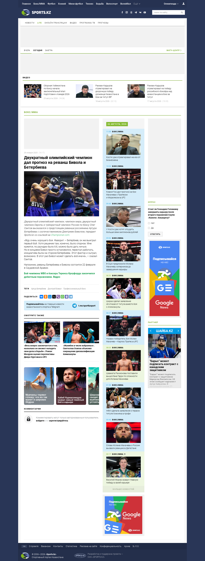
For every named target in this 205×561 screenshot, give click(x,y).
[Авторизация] (182, 3)
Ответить (155, 234)
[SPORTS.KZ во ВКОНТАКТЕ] (140, 12)
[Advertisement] (102, 37)
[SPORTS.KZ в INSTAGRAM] (127, 12)
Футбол (51, 3)
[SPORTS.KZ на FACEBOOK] (122, 12)
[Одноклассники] (45, 297)
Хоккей (62, 3)
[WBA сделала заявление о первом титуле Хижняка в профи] (123, 398)
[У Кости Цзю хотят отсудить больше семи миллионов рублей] (123, 216)
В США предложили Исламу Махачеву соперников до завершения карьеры (119, 267)
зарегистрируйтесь (58, 420)
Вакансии (46, 546)
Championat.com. (60, 234)
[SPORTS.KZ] (164, 278)
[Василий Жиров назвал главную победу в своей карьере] (123, 467)
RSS (137, 546)
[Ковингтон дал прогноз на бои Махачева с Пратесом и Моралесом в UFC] (123, 179)
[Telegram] (70, 297)
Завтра (49, 50)
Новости (30, 23)
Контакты (58, 546)
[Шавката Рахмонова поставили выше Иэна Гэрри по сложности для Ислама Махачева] (123, 360)
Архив (127, 546)
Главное (26, 3)
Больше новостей (123, 489)
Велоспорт (112, 3)
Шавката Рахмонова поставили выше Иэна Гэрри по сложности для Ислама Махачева (122, 376)
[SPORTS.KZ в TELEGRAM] (136, 12)
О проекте (33, 546)
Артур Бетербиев (38, 288)
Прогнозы (103, 23)
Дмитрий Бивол (55, 288)
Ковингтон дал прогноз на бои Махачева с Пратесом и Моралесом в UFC (121, 195)
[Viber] (57, 297)
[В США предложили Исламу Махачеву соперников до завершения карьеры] (123, 251)
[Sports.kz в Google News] (123, 533)
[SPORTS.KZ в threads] (131, 12)
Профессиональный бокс (74, 288)
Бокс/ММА (39, 3)
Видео (73, 23)
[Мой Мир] (49, 297)
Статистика (71, 546)
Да (152, 228)
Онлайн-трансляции (56, 23)
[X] (53, 297)
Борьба (100, 3)
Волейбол (125, 3)
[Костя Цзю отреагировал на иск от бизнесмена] (123, 144)
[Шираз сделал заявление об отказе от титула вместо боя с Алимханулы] (123, 288)
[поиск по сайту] (182, 12)
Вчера (27, 50)
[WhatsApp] (62, 297)
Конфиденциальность (110, 546)
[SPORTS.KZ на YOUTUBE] (145, 12)
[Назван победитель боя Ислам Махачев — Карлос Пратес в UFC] (123, 325)
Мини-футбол (76, 3)
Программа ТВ (87, 23)
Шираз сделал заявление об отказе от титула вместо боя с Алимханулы (121, 304)
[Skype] (66, 297)
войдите (40, 420)
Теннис (89, 3)
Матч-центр (173, 50)
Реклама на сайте (88, 546)
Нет (153, 223)
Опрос (152, 202)
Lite (39, 23)
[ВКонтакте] (41, 297)
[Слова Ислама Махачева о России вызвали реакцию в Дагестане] (123, 432)
